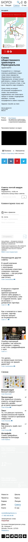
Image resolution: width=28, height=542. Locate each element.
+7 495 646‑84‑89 (7, 515)
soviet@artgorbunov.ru (9, 513)
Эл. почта (4, 217)
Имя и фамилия (9, 212)
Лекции (8, 5)
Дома (3, 505)
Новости (4, 494)
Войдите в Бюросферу (7, 153)
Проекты (4, 498)
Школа (17, 494)
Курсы (17, 498)
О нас (24, 5)
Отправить (7, 237)
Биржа (4, 501)
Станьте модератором (11, 252)
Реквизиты (5, 530)
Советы (16, 5)
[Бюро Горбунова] (6, 2)
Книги (3, 508)
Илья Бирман (12, 118)
